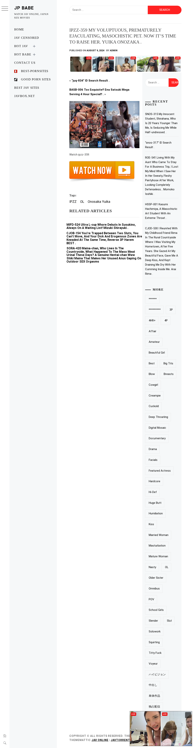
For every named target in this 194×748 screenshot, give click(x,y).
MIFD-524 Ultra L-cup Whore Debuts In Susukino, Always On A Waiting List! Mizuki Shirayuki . (101, 226)
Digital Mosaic (157, 427)
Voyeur (153, 663)
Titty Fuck (155, 653)
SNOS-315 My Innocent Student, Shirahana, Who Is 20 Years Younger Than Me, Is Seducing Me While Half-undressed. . (161, 123)
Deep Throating (158, 417)
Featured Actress (160, 470)
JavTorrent (120, 740)
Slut (169, 620)
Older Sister (156, 577)
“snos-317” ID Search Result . (158, 145)
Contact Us (24, 62)
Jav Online (100, 740)
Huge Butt (155, 503)
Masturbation (157, 545)
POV (151, 599)
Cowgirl (153, 384)
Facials (153, 460)
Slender (153, 620)
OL (82, 202)
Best (152, 363)
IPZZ (73, 202)
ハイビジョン (157, 674)
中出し (153, 685)
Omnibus (154, 588)
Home (19, 29)
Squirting (154, 642)
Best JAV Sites (26, 87)
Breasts (169, 374)
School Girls (156, 610)
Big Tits (168, 363)
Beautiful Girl (157, 352)
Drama (153, 449)
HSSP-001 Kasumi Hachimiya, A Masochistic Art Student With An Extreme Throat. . (161, 211)
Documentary (157, 438)
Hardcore (154, 481)
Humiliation (156, 513)
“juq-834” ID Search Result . (91, 80)
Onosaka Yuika (99, 202)
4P (166, 320)
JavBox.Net (24, 96)
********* (155, 309)
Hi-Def (153, 492)
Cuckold (154, 406)
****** (153, 299)
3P (171, 309)
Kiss (151, 524)
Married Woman (158, 535)
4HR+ (152, 320)
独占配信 (154, 706)
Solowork (154, 631)
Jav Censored (26, 37)
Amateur (154, 342)
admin (113, 50)
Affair (152, 331)
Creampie (155, 395)
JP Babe (24, 8)
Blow (152, 374)
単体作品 (154, 695)
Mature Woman (158, 556)
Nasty (152, 567)
